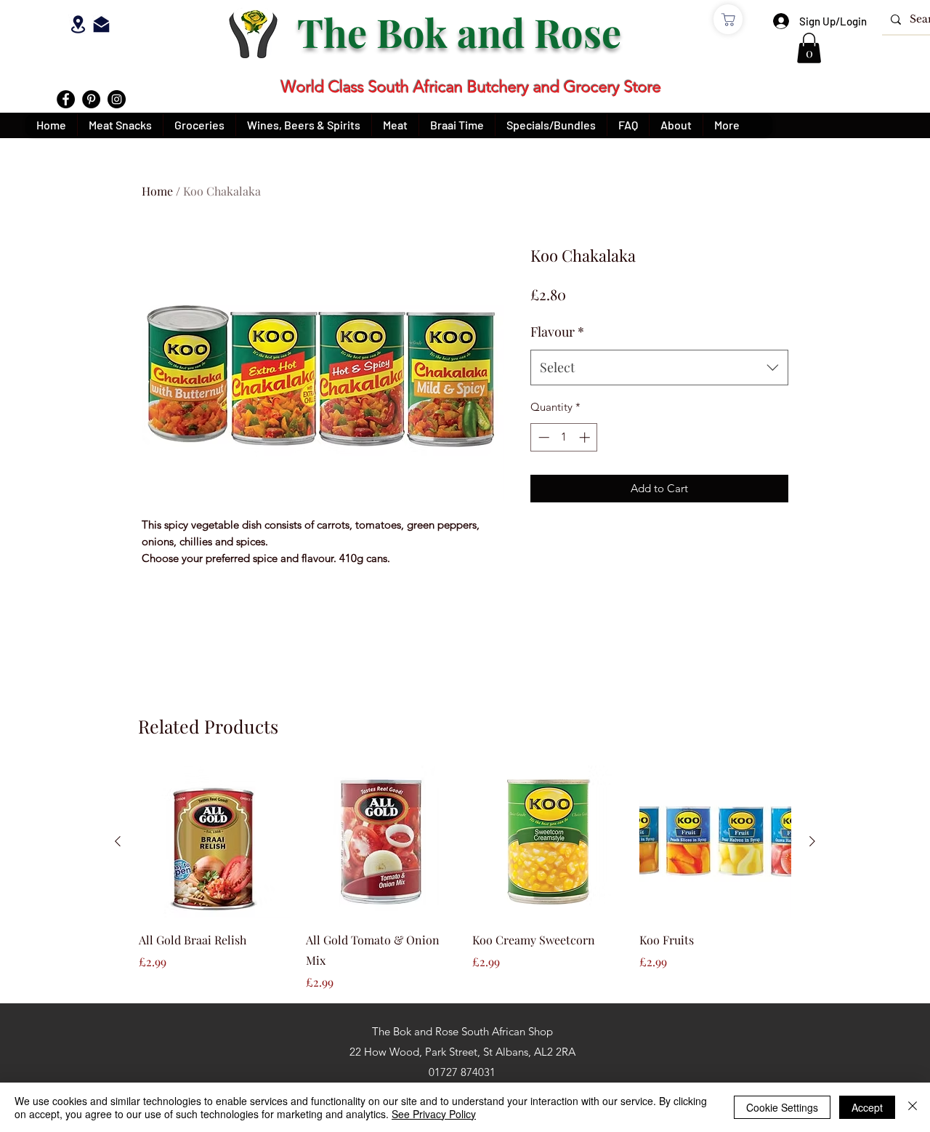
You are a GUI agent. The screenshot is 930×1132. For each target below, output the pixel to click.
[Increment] (586, 437)
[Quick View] (215, 842)
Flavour (557, 331)
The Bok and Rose (464, 32)
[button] (809, 48)
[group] (465, 878)
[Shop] (728, 19)
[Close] (912, 1107)
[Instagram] (117, 99)
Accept (867, 1107)
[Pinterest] (91, 99)
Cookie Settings (782, 1107)
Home (157, 190)
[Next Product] (812, 841)
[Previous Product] (117, 841)
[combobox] (659, 368)
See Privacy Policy (434, 1114)
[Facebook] (66, 99)
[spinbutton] (564, 437)
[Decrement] (542, 437)
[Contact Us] (101, 24)
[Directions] (78, 24)
